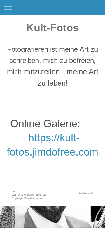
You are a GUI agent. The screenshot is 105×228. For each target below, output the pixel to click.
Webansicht (86, 193)
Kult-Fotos (52, 28)
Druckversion (26, 194)
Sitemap (41, 194)
